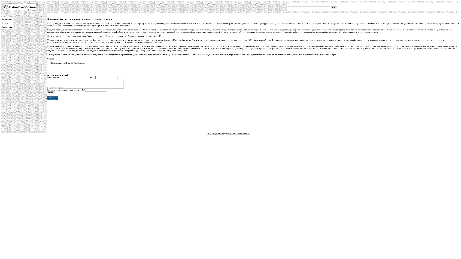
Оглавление (7, 19)
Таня (89, 36)
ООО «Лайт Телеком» (241, 134)
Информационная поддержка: (219, 134)
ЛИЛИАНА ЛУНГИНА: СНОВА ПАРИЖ (67, 63)
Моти (69, 36)
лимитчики (100, 30)
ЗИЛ (159, 36)
